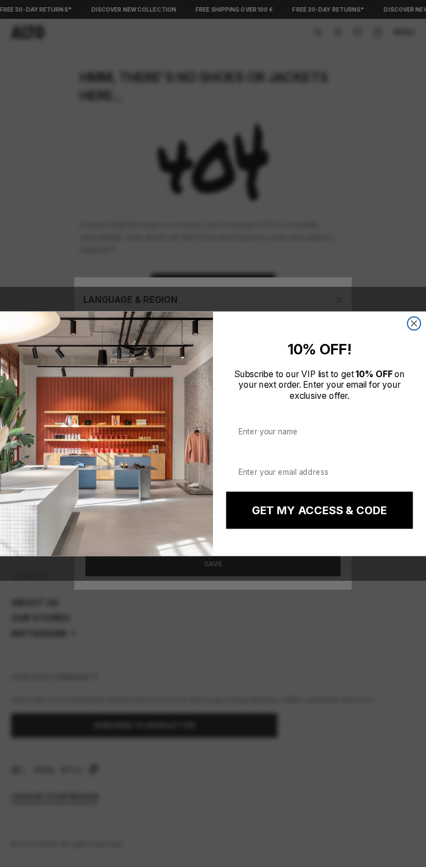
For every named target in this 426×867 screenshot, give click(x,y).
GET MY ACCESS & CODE (319, 510)
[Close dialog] (414, 323)
